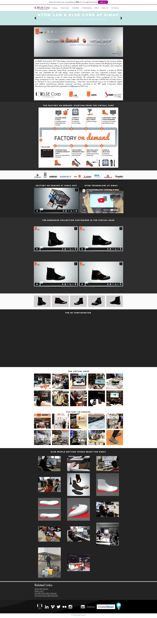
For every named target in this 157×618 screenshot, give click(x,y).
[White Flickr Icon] (64, 606)
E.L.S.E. (79, 77)
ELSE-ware (74, 86)
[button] (56, 327)
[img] (42, 301)
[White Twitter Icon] (58, 606)
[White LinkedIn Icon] (46, 606)
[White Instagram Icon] (70, 606)
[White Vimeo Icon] (52, 606)
